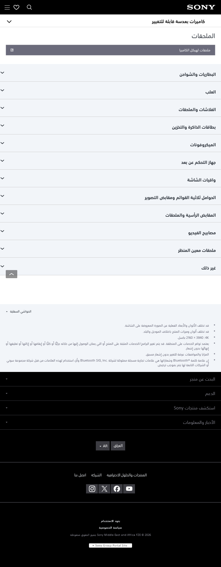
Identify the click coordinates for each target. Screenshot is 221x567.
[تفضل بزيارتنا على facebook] (117, 488)
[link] (118, 445)
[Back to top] (11, 274)
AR (105, 446)
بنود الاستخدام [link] (110, 521)
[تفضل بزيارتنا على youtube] (129, 488)
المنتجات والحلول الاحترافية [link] (127, 475)
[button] (110, 379)
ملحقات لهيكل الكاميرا (194, 50)
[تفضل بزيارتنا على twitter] (104, 488)
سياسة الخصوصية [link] (110, 527)
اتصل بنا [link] (80, 475)
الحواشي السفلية (20, 311)
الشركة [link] (96, 475)
